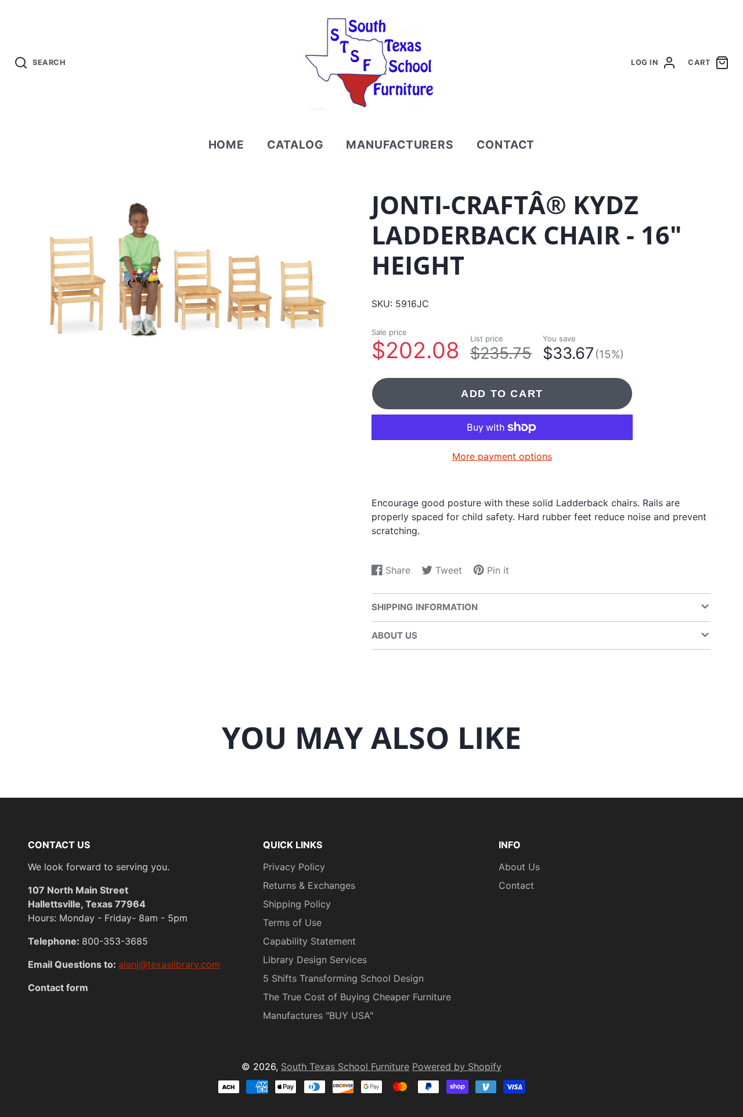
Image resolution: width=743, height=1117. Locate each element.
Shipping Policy (297, 904)
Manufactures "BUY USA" (318, 1015)
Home (226, 145)
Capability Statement (309, 941)
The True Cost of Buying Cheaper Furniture (357, 997)
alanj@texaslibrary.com (169, 964)
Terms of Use (292, 922)
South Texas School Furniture (345, 1066)
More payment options (502, 456)
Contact (506, 145)
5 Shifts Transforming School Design (343, 978)
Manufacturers (400, 145)
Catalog (295, 145)
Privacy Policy (294, 867)
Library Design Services (315, 959)
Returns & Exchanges (309, 885)
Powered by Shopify (457, 1066)
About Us (519, 867)
